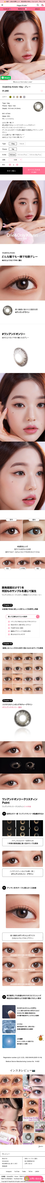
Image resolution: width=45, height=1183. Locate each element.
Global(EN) (10, 1176)
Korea (16, 1176)
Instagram (9, 1171)
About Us (4, 1158)
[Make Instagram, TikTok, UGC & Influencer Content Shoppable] (40, 1147)
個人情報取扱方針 (30, 1161)
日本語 (3, 1176)
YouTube (16, 1171)
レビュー (7, 1154)
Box (3, 165)
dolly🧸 (37, 9)
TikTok (30, 1171)
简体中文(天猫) (24, 1176)
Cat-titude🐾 (7, 9)
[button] (42, 45)
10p (13, 149)
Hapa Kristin (22, 5)
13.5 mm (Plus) (22, 155)
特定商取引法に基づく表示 (9, 1163)
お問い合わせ (28, 1163)
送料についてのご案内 (31, 1158)
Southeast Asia (18, 1179)
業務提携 (4, 1166)
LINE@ (37, 1171)
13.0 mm (12, 155)
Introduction (5, 1161)
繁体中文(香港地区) (6, 1179)
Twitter (24, 1171)
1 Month (21, 144)
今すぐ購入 (11, 171)
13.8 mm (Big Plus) (35, 155)
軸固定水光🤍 (22, 9)
